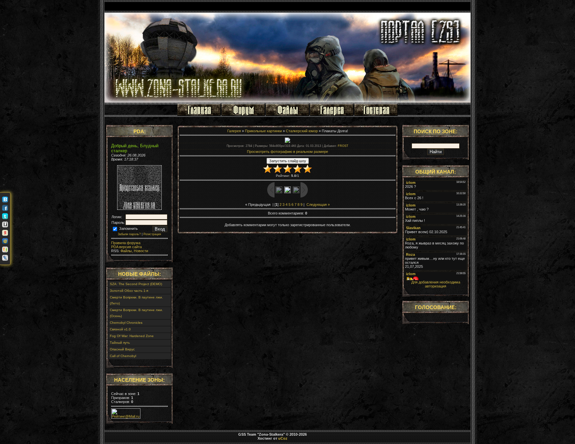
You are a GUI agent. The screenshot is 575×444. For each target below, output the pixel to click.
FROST (343, 146)
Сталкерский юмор (302, 131)
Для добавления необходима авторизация (435, 284)
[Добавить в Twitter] (5, 216)
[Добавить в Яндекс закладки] (5, 232)
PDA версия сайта (126, 247)
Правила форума (125, 243)
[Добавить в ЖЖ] (5, 257)
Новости (140, 251)
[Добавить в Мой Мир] (5, 241)
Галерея (234, 131)
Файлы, (126, 251)
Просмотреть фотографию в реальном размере (287, 152)
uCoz (283, 438)
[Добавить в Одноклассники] (5, 249)
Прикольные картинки (263, 131)
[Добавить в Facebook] (5, 208)
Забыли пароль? (129, 234)
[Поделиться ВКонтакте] (5, 199)
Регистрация (152, 234)
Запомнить (128, 228)
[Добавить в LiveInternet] (5, 224)
